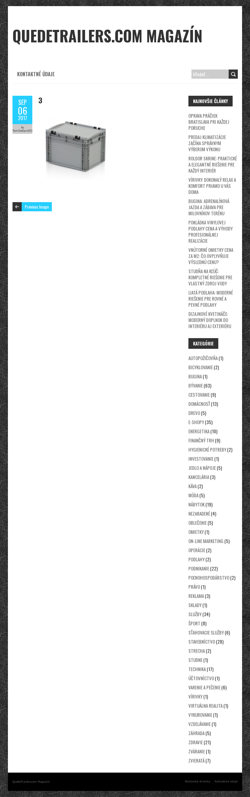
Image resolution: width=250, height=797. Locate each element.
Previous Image (37, 206)
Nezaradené (199, 513)
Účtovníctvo (201, 678)
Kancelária (198, 477)
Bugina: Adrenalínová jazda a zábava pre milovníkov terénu (208, 207)
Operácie (196, 550)
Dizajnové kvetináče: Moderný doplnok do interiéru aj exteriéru (209, 319)
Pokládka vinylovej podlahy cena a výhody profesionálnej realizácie (210, 231)
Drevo (194, 412)
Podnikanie (198, 568)
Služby (195, 614)
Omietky (196, 531)
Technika (197, 669)
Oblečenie (197, 522)
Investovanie (200, 458)
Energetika (198, 431)
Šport (194, 623)
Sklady (195, 605)
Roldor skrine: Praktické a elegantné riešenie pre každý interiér (212, 164)
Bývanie (195, 385)
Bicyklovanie (200, 367)
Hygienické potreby (207, 449)
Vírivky (195, 696)
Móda (193, 495)
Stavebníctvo (201, 641)
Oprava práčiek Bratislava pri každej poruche (208, 121)
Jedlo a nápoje (202, 467)
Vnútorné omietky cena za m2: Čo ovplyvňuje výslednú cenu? (210, 255)
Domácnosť (199, 403)
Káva (192, 486)
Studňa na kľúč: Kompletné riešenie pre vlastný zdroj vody (210, 277)
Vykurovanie (200, 714)
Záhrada (196, 733)
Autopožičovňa (203, 358)
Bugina (195, 376)
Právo (194, 586)
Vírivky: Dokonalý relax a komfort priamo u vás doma (212, 185)
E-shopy (196, 422)
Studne (195, 659)
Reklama (196, 595)
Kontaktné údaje (36, 74)
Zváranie (196, 751)
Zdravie (195, 742)
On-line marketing (205, 541)
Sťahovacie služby (206, 632)
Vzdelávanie (199, 723)
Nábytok (196, 504)
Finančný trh (201, 440)
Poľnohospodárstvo (208, 577)
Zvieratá (196, 760)
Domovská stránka (197, 781)
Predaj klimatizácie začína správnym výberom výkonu (207, 143)
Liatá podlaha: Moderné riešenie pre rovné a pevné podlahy (210, 298)
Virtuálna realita (205, 705)
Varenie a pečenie (204, 687)
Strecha (196, 650)
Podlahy (196, 559)
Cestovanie (199, 394)
